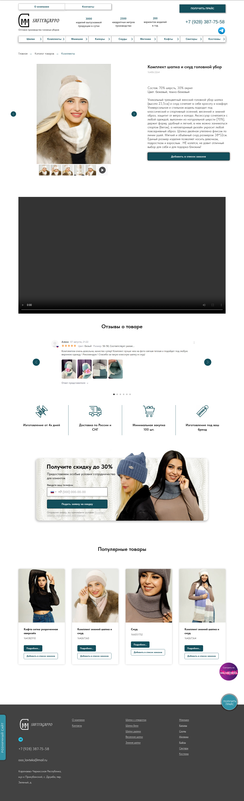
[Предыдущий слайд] (13, 114)
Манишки (77, 39)
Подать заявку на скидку (77, 504)
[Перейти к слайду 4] (123, 394)
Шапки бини (26, 54)
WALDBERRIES (228, 673)
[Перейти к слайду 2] (117, 394)
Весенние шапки (29, 66)
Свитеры (191, 39)
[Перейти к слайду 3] (120, 394)
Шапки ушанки (28, 60)
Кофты (168, 39)
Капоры (100, 39)
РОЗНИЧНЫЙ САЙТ (2, 738)
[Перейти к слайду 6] (130, 394)
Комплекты (54, 39)
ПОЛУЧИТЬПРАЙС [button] (229, 703)
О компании (41, 6)
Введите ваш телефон (60, 485)
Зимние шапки (27, 72)
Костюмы (214, 39)
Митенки (145, 39)
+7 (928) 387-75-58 (33, 749)
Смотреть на (229, 667)
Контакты (88, 6)
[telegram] (20, 739)
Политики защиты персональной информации (76, 514)
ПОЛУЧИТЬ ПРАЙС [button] (202, 8)
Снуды (123, 39)
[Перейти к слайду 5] (127, 394)
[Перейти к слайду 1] (114, 394)
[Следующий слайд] (134, 114)
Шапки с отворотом (30, 47)
